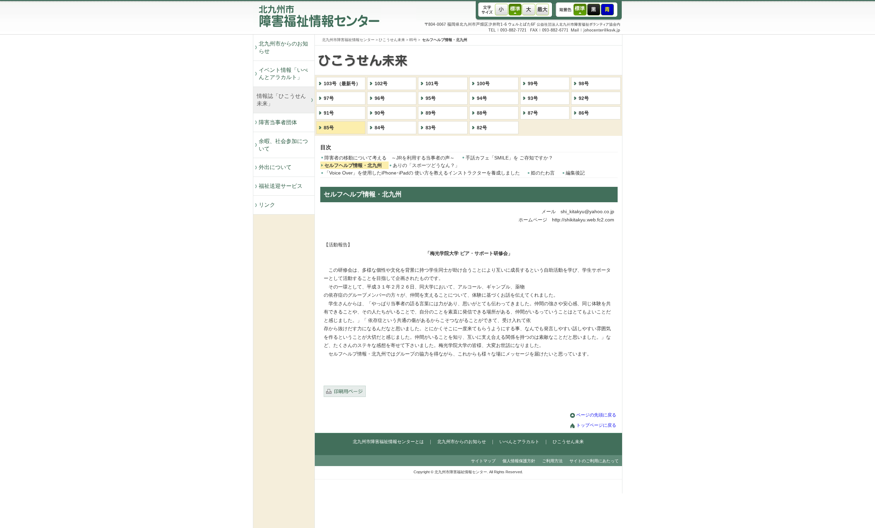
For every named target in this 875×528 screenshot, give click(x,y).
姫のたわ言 (543, 173)
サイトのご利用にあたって (594, 461)
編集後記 (575, 173)
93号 (533, 98)
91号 (329, 113)
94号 (482, 98)
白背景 (580, 9)
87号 (533, 113)
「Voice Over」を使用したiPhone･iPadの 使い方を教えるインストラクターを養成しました (422, 173)
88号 (482, 113)
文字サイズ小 (501, 9)
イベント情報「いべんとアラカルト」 (283, 73)
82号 (482, 127)
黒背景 (593, 9)
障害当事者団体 (278, 122)
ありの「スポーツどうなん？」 (426, 165)
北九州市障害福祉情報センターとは (388, 441)
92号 (584, 98)
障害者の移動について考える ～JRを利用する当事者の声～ (389, 157)
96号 (380, 98)
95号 (431, 98)
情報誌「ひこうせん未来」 (281, 99)
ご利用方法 (552, 461)
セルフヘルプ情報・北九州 (353, 165)
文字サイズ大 (528, 9)
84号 (380, 127)
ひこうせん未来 (392, 40)
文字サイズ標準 (515, 9)
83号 (431, 127)
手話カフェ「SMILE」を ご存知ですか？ (509, 157)
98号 (584, 83)
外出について (275, 167)
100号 (483, 83)
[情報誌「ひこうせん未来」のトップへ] (481, 73)
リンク (267, 205)
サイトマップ (483, 461)
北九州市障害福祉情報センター (348, 40)
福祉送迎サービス (283, 186)
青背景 (607, 9)
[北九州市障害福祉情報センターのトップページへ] (317, 32)
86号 (584, 113)
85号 (413, 40)
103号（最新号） (342, 83)
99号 (533, 83)
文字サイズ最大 (542, 9)
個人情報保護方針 (518, 461)
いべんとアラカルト (519, 441)
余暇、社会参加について (283, 145)
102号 (381, 83)
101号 (432, 83)
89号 (431, 113)
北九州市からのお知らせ (283, 47)
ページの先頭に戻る (596, 415)
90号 (380, 113)
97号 (329, 98)
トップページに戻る (596, 425)
